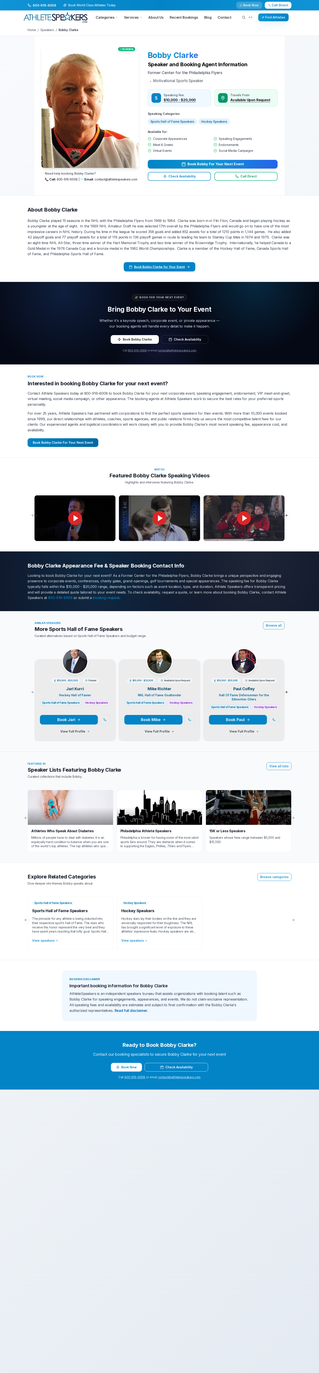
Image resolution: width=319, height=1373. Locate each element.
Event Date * (92, 699)
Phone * (89, 666)
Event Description (96, 715)
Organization (170, 666)
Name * (89, 650)
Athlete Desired (172, 699)
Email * (166, 650)
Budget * (167, 683)
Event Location (94, 683)
